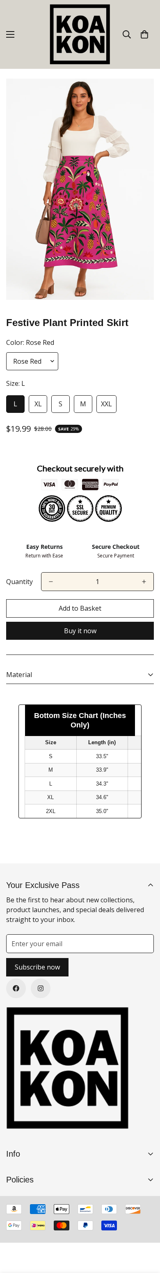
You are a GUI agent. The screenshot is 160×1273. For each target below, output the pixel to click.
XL (38, 403)
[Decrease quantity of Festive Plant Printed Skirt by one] (50, 582)
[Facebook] (16, 988)
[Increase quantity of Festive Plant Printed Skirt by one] (144, 582)
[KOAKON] (80, 34)
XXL (106, 403)
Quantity (19, 581)
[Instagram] (40, 988)
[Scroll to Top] (145, 1229)
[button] (144, 34)
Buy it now (80, 630)
